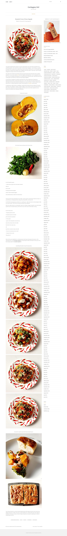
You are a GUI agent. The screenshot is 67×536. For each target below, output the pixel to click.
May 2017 (45, 325)
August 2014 (46, 392)
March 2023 (46, 183)
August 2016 (46, 343)
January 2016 (46, 358)
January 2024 (46, 162)
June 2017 (45, 323)
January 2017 (46, 333)
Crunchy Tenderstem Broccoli (49, 59)
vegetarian (46, 92)
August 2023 (46, 173)
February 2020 (46, 257)
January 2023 (46, 187)
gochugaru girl (28, 21)
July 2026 (45, 101)
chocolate (53, 74)
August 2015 (46, 368)
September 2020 (47, 243)
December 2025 (46, 115)
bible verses (53, 69)
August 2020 (46, 245)
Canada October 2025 (48, 72)
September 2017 (47, 317)
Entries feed (46, 406)
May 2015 (45, 374)
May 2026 (45, 105)
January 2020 (46, 259)
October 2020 (46, 241)
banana (48, 69)
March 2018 (46, 304)
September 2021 (47, 220)
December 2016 (46, 335)
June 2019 (45, 273)
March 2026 (46, 109)
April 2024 (45, 156)
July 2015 (45, 370)
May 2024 (45, 154)
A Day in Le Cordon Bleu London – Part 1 (51, 53)
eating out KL (54, 75)
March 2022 (46, 208)
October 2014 (46, 388)
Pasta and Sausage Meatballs (49, 49)
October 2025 (46, 119)
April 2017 (45, 327)
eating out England (47, 75)
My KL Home (46, 81)
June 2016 (45, 347)
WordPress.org (46, 410)
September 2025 (47, 121)
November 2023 (46, 167)
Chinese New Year (47, 74)
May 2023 (45, 179)
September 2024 (47, 146)
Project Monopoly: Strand (48, 55)
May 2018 (45, 300)
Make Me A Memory (47, 57)
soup (57, 83)
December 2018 (46, 286)
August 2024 (46, 148)
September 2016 (47, 341)
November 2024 (46, 142)
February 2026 (46, 111)
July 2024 (45, 150)
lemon (51, 80)
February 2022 (46, 210)
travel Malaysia (53, 89)
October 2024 (46, 144)
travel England (47, 86)
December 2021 (46, 214)
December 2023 (46, 165)
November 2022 (46, 191)
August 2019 (46, 269)
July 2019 (45, 271)
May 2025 (45, 130)
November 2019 (46, 263)
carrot (54, 72)
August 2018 (46, 294)
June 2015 (45, 372)
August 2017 (46, 319)
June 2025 (45, 128)
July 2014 (45, 395)
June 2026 (45, 103)
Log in (45, 404)
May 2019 (45, 275)
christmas (58, 74)
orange (45, 83)
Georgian (30, 83)
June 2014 (45, 397)
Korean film (46, 80)
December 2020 (46, 236)
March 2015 (46, 378)
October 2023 (46, 169)
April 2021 (45, 228)
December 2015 (46, 360)
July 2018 (45, 296)
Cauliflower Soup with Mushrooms (13, 526)
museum (54, 80)
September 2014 (47, 390)
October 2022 (46, 193)
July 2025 (45, 125)
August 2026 (46, 99)
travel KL (59, 86)
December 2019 (46, 261)
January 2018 (46, 308)
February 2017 (46, 331)
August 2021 (46, 222)
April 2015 (45, 376)
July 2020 (45, 247)
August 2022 (46, 197)
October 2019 (46, 265)
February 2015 (46, 380)
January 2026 (46, 113)
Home (7, 1)
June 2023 (45, 177)
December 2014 (46, 384)
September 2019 (47, 267)
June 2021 (45, 226)
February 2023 (46, 185)
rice (51, 83)
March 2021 (46, 230)
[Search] (60, 1)
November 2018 (46, 288)
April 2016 (45, 351)
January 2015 (46, 382)
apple (45, 69)
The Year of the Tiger (37, 526)
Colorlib (33, 532)
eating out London (47, 77)
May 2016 (45, 349)
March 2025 (46, 134)
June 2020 (45, 249)
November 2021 (46, 216)
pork (49, 83)
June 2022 (45, 201)
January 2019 (46, 284)
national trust (52, 81)
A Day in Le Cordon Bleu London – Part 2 (51, 51)
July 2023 (45, 175)
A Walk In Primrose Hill (48, 61)
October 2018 (46, 290)
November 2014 (46, 386)
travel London (47, 89)
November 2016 (46, 337)
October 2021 (46, 218)
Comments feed (46, 408)
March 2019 (46, 280)
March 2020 (46, 255)
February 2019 (46, 282)
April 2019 (45, 277)
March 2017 (46, 329)
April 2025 (45, 132)
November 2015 (46, 362)
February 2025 (46, 136)
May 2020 (45, 251)
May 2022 (45, 204)
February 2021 (46, 232)
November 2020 (46, 238)
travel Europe (53, 86)
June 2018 (45, 298)
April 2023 (45, 181)
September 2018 (47, 292)
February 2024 (46, 160)
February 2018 (46, 306)
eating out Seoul (47, 78)
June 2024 (45, 152)
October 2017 (46, 314)
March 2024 (46, 158)
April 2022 (45, 206)
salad (54, 83)
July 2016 (45, 345)
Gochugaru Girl (33, 7)
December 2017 (46, 310)
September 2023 (47, 171)
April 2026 (45, 107)
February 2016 (46, 356)
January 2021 (46, 234)
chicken (57, 72)
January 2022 (46, 212)
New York (57, 81)
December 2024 (46, 140)
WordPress (39, 532)
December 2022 (46, 189)
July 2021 (45, 224)
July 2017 (45, 321)
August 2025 (46, 123)
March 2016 (46, 353)
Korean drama (56, 78)
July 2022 (45, 199)
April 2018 (45, 302)
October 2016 (46, 339)
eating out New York (55, 77)
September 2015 (47, 366)
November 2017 (46, 312)
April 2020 (45, 253)
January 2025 (46, 138)
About (10, 1)
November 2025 (46, 117)
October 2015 (46, 364)
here (18, 74)
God (52, 78)
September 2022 (47, 195)
